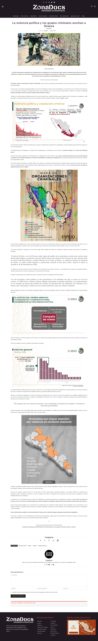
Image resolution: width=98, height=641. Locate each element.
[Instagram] (49, 2)
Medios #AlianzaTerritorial (78, 618)
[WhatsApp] (53, 540)
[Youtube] (52, 2)
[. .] (18, 620)
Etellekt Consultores (41, 244)
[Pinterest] (49, 540)
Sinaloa (29, 545)
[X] (45, 540)
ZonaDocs (46, 30)
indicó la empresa (68, 286)
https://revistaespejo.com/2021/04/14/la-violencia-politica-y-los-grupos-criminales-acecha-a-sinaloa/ (49, 527)
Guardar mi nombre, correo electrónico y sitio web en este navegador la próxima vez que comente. (35, 592)
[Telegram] (57, 540)
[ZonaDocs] (49, 554)
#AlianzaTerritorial (45, 618)
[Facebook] (44, 2)
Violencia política (42, 545)
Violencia (35, 545)
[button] (94, 6)
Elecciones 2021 (22, 545)
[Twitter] (46, 2)
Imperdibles (48, 28)
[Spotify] (54, 2)
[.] (2, 6)
